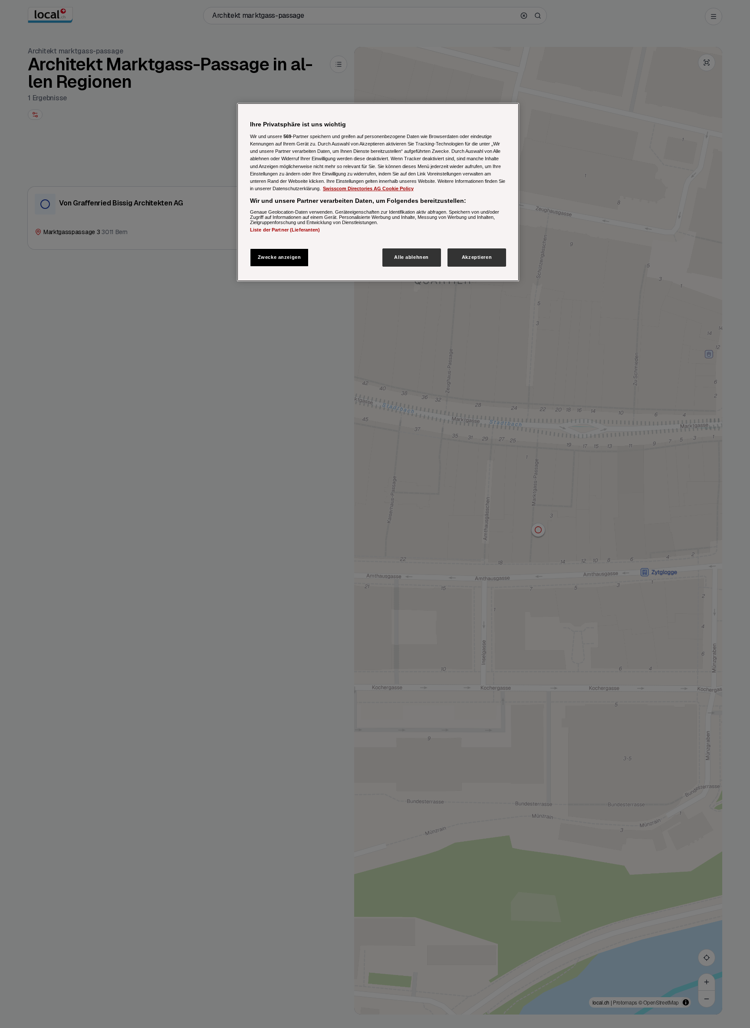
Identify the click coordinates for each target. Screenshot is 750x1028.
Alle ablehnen (411, 257)
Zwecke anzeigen (279, 257)
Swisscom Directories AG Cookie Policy (368, 188)
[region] (378, 192)
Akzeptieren (477, 257)
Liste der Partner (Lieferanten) (285, 229)
